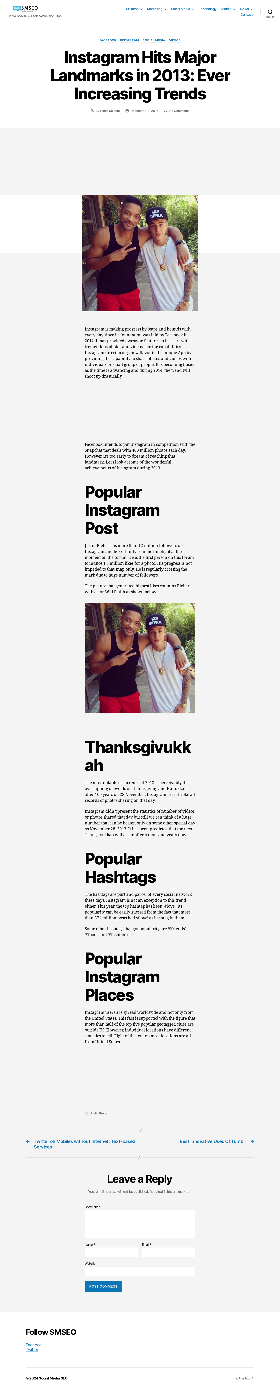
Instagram (129, 40)
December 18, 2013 (144, 111)
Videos (175, 40)
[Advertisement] (140, 166)
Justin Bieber (99, 1113)
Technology (208, 9)
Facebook (107, 40)
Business (131, 9)
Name (90, 1244)
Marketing (154, 9)
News (244, 9)
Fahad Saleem (110, 111)
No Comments (179, 111)
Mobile (226, 9)
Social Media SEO (53, 1378)
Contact (246, 15)
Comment (93, 1207)
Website (90, 1263)
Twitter (32, 1349)
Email (146, 1244)
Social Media (180, 9)
